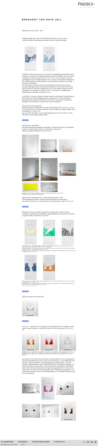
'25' (24, 296)
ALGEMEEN (7, 442)
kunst (23, 444)
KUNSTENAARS (41, 442)
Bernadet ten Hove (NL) (9, 444)
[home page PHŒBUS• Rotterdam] (86, 5)
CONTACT (59, 442)
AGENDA (23, 442)
